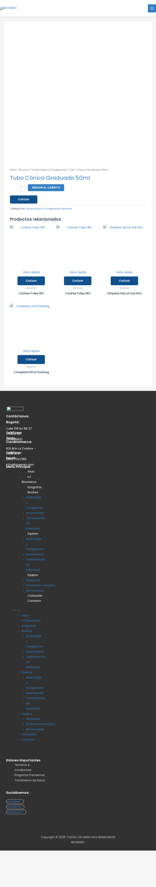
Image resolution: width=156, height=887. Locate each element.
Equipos (33, 575)
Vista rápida (31, 272)
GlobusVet (33, 580)
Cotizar (23, 199)
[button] (27, 610)
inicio (31, 472)
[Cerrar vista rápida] (17, 869)
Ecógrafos (29, 626)
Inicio (13, 169)
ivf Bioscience (29, 479)
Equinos (33, 534)
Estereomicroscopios (40, 585)
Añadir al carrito (46, 188)
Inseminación (35, 513)
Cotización (29, 734)
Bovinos (24, 169)
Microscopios (35, 729)
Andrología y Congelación (49, 169)
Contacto (34, 601)
